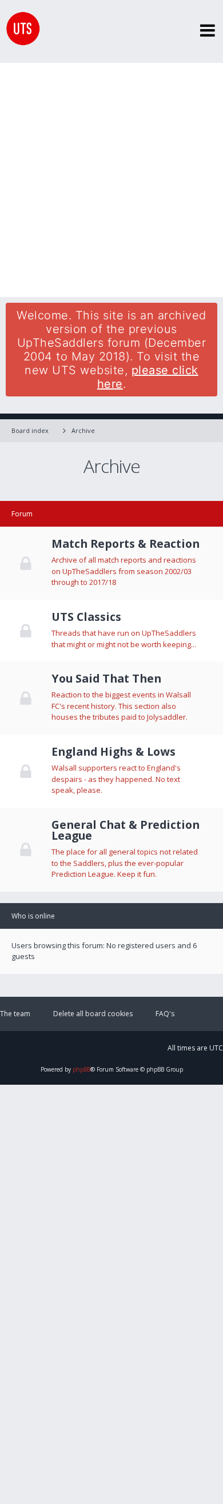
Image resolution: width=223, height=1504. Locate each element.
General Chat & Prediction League (125, 830)
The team (15, 1013)
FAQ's (165, 1013)
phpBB (81, 1069)
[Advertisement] (111, 180)
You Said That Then (106, 678)
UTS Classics (86, 617)
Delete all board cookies (93, 1013)
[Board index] (20, 31)
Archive (83, 430)
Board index (30, 430)
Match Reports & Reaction (125, 544)
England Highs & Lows (113, 751)
